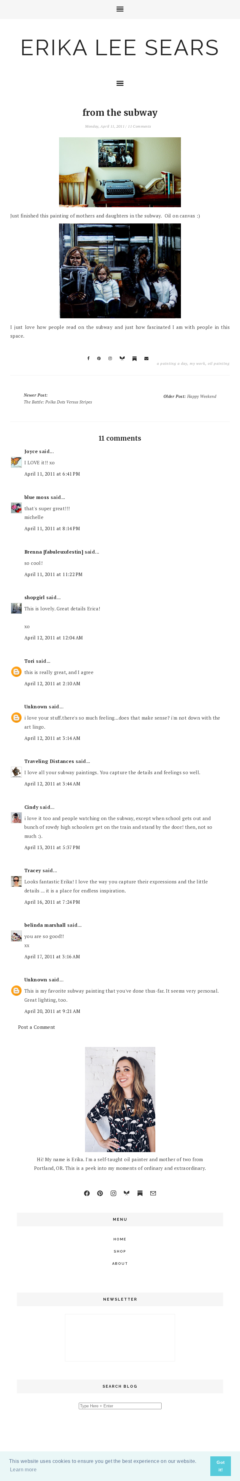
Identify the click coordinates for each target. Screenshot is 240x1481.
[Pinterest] (100, 1193)
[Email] (153, 1193)
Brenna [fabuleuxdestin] (53, 552)
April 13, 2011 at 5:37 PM (52, 847)
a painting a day (172, 363)
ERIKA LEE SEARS (120, 47)
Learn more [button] (23, 1469)
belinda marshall (45, 925)
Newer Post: (58, 398)
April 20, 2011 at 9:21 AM (52, 1011)
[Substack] (140, 1193)
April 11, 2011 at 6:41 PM (52, 474)
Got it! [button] (221, 1466)
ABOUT (120, 1264)
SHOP (120, 1251)
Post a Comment (36, 1027)
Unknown (36, 706)
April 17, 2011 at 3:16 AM (52, 956)
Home (120, 1239)
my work (197, 363)
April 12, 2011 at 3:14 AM (52, 738)
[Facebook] (87, 1193)
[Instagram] (113, 1193)
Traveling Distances (49, 761)
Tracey (32, 870)
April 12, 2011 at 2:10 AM (52, 683)
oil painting (219, 363)
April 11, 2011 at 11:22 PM (53, 574)
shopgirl (34, 597)
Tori (29, 661)
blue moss (36, 497)
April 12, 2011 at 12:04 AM (53, 637)
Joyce (31, 451)
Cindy (31, 807)
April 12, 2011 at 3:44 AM (52, 783)
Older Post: (189, 396)
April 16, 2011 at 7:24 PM (52, 902)
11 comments (139, 126)
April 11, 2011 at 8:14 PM (52, 528)
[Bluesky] (126, 1193)
